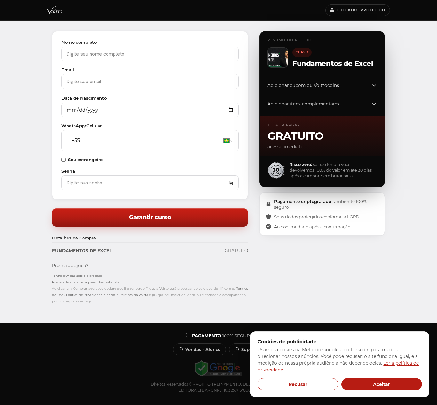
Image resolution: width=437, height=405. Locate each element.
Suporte (249, 349)
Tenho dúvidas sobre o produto (77, 275)
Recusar (298, 384)
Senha (68, 171)
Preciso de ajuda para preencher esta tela (85, 282)
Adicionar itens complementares (303, 103)
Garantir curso (150, 217)
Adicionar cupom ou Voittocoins (303, 85)
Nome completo (79, 42)
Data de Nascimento (84, 98)
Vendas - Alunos (202, 349)
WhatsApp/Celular (81, 125)
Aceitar (381, 384)
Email (67, 69)
